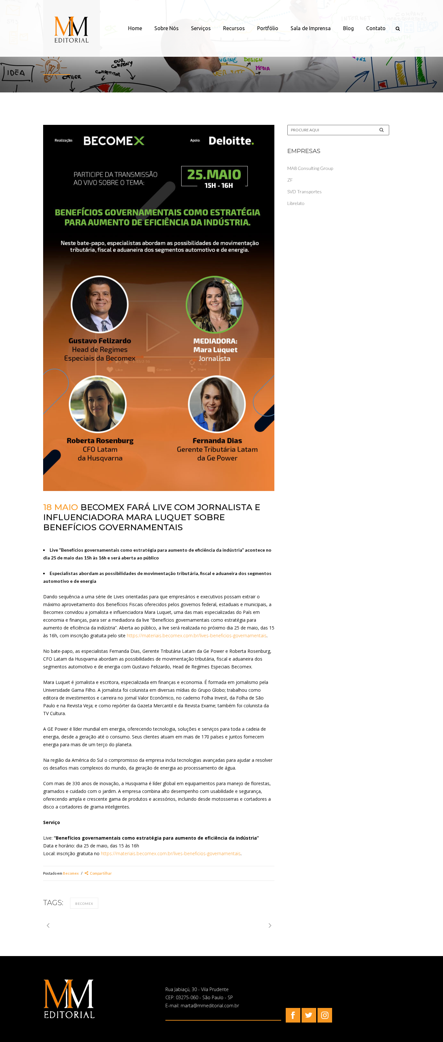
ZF (290, 180)
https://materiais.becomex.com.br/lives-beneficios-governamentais (197, 635)
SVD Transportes (304, 191)
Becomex (71, 873)
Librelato (296, 203)
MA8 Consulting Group (310, 168)
